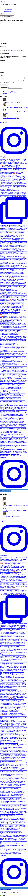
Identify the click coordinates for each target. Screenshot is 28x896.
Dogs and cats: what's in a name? (11, 102)
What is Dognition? (8, 11)
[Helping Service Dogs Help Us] (4, 116)
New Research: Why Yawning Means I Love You (15, 107)
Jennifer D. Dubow (17, 50)
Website (2, 78)
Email (2, 75)
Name (2, 72)
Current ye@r (4, 87)
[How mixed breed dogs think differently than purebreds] (4, 110)
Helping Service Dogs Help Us (11, 118)
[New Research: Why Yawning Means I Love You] (4, 105)
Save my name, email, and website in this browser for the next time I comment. (14, 81)
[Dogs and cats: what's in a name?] (4, 101)
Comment (3, 60)
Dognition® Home (7, 9)
